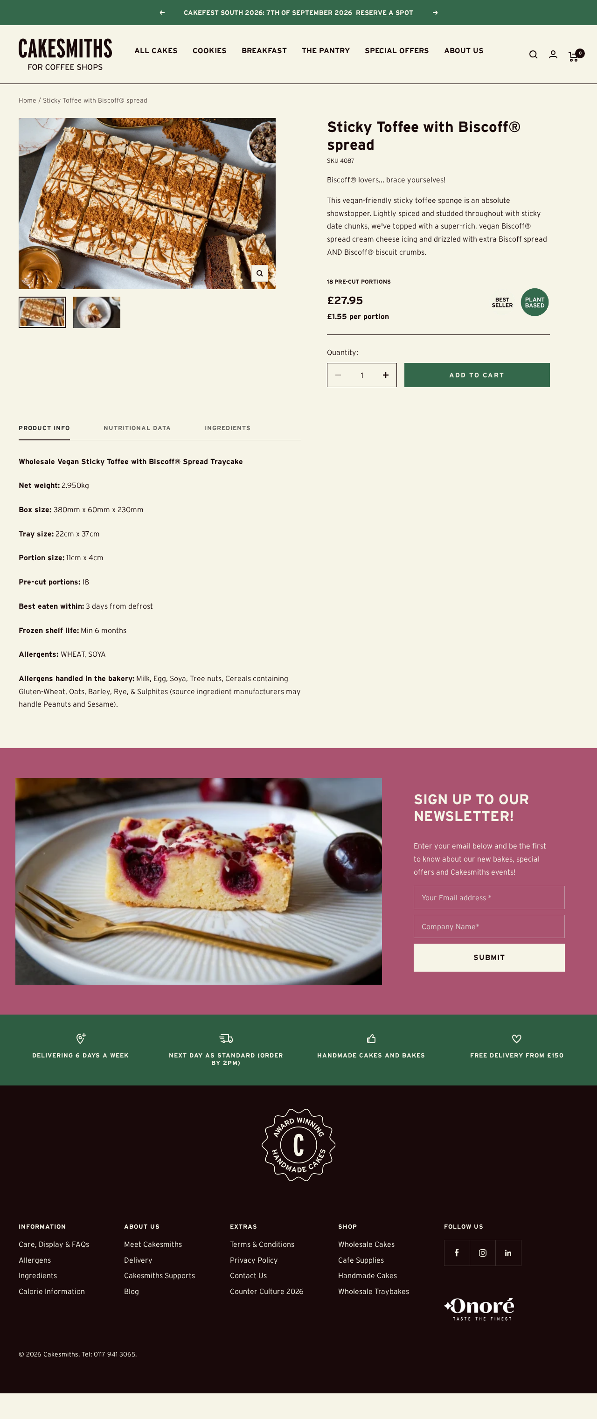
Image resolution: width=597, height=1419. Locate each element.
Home (27, 100)
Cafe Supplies (361, 1260)
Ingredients (228, 427)
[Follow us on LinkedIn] (508, 1253)
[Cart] (573, 57)
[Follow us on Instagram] (482, 1253)
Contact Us (248, 1275)
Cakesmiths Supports (159, 1275)
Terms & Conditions (262, 1244)
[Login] (553, 54)
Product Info (44, 427)
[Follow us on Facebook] (457, 1253)
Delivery (138, 1260)
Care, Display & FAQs (54, 1244)
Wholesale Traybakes (373, 1291)
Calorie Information (52, 1291)
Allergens (35, 1260)
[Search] (533, 54)
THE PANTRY (326, 50)
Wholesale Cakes (366, 1244)
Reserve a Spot (384, 12)
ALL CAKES (156, 50)
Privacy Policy (254, 1260)
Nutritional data (137, 427)
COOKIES (210, 50)
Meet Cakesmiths (153, 1244)
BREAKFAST (264, 50)
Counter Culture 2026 (267, 1291)
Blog (131, 1291)
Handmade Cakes (367, 1275)
